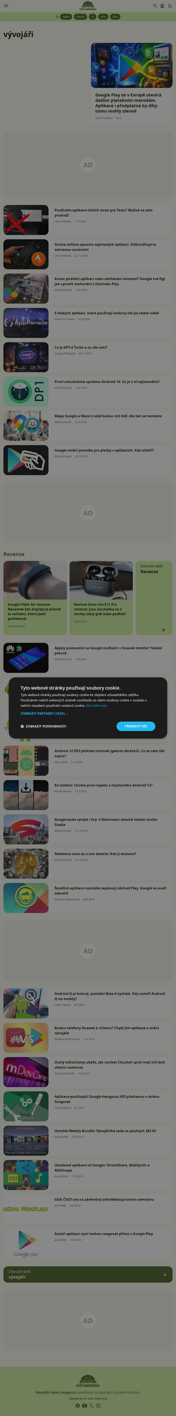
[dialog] (88, 708)
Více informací (96, 705)
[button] (88, 713)
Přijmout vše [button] (136, 726)
